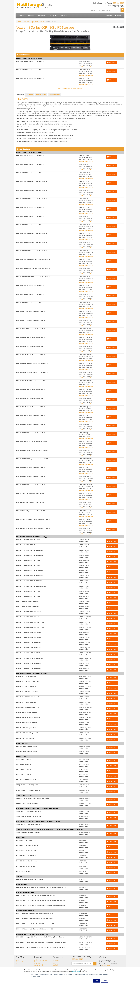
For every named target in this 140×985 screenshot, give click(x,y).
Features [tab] (30, 94)
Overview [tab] (20, 94)
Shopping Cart (20, 962)
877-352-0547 (118, 3)
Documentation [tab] (54, 94)
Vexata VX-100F (39, 966)
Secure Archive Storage (41, 962)
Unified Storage (39, 964)
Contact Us (63, 16)
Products (22, 16)
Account (119, 16)
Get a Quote (112, 541)
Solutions (31, 16)
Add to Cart (112, 62)
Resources (41, 16)
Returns (55, 966)
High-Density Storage (37, 22)
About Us (109, 16)
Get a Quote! (53, 16)
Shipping (55, 964)
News (54, 962)
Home (19, 22)
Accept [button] (96, 980)
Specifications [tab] (41, 94)
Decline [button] (105, 980)
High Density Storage (40, 960)
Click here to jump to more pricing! (70, 89)
